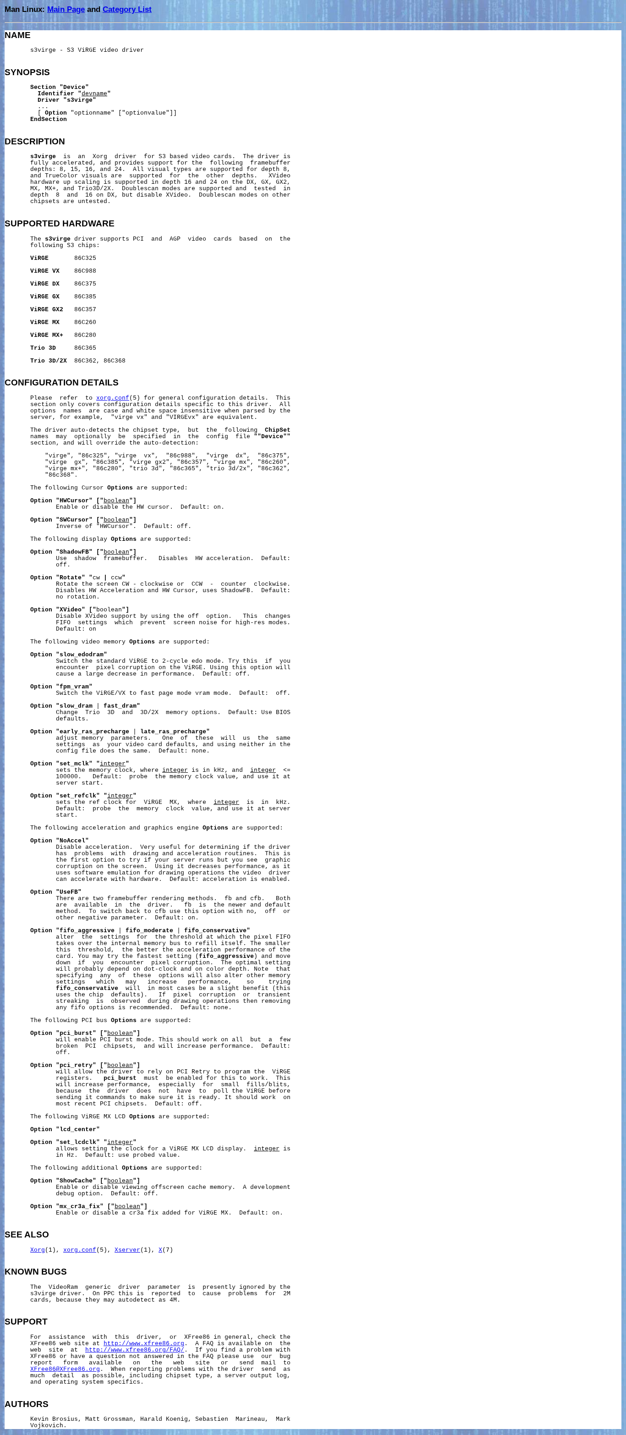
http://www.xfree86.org (144, 1344)
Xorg (37, 1250)
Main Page (66, 9)
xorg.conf (112, 398)
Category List (127, 9)
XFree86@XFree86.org (65, 1369)
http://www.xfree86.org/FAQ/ (134, 1350)
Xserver (127, 1250)
